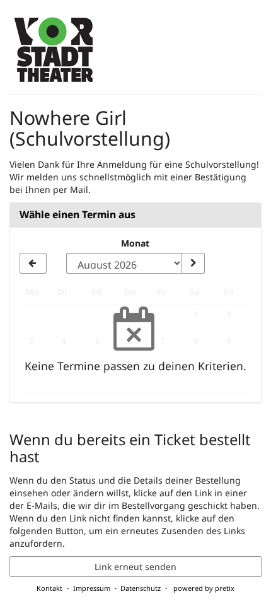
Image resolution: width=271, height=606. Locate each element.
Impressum (91, 588)
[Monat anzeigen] (193, 263)
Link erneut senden (135, 567)
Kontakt (49, 588)
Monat (135, 243)
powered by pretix (203, 588)
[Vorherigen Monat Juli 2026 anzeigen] (33, 263)
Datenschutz (140, 588)
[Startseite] (54, 50)
